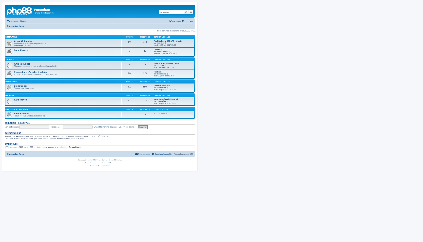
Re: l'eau (157, 72)
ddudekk (160, 66)
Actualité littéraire (23, 41)
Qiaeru (112, 163)
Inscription (24, 123)
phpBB (92, 160)
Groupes (9, 95)
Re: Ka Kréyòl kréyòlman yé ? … (168, 99)
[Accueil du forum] (19, 10)
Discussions (11, 82)
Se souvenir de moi (127, 127)
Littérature (11, 37)
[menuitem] (22, 21)
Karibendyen (20, 100)
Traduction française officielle (96, 163)
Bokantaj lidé (20, 86)
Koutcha (28, 45)
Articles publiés (22, 64)
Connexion (10, 123)
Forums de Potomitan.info (17, 109)
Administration (21, 113)
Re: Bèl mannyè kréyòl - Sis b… (167, 64)
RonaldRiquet (75, 147)
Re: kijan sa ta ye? (162, 86)
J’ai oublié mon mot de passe (105, 127)
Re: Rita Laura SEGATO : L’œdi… (168, 41)
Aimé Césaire (21, 50)
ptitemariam (161, 74)
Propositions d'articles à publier (30, 72)
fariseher (160, 43)
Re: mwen (158, 50)
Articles (9, 59)
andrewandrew (163, 52)
